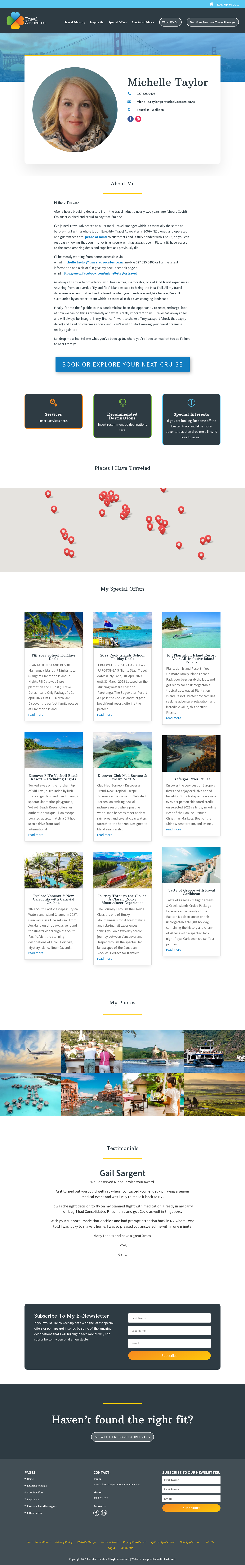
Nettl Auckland (166, 1559)
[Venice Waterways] (91, 1115)
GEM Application (190, 1542)
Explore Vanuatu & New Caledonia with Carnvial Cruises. (53, 899)
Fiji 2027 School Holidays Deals (53, 657)
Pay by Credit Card (134, 1542)
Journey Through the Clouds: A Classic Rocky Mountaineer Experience (122, 899)
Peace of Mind (109, 1542)
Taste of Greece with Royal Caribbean (191, 892)
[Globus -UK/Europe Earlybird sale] (214, 1115)
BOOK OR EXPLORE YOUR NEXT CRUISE (122, 364)
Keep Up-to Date (228, 4)
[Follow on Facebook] (130, 119)
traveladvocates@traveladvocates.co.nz (116, 1484)
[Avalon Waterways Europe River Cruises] (214, 1072)
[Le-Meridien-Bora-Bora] (30, 1115)
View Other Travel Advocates (122, 1436)
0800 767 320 (100, 1498)
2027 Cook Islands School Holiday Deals (122, 657)
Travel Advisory (75, 22)
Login (111, 1548)
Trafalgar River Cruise (191, 779)
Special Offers (117, 22)
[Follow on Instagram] (138, 119)
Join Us (209, 1542)
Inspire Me (96, 22)
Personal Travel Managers (42, 1506)
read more (35, 714)
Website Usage (86, 1542)
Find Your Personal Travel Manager (213, 22)
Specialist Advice (143, 22)
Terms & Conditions (39, 1542)
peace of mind (96, 237)
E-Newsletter (34, 1513)
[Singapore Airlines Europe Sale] (30, 1072)
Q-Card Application (163, 1542)
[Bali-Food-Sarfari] (153, 1115)
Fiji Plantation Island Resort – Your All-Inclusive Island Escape (191, 658)
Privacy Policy (64, 1542)
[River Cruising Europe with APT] (153, 1072)
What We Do (170, 22)
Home (30, 1479)
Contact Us (126, 1548)
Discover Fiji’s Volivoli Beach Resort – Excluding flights (53, 777)
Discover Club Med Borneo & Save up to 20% (122, 777)
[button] (202, 556)
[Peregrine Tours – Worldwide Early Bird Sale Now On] (91, 1072)
